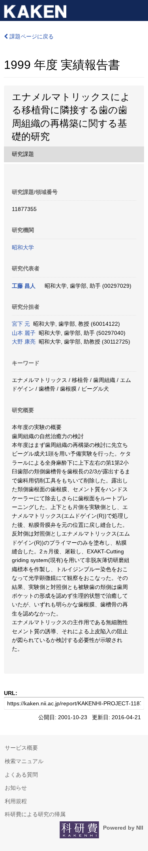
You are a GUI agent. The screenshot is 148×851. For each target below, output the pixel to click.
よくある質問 (21, 774)
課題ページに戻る (31, 36)
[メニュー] (138, 9)
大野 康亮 (24, 341)
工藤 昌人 (24, 286)
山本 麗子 (24, 333)
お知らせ (16, 788)
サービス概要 (21, 748)
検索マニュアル (24, 761)
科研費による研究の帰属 (35, 814)
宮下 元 (21, 324)
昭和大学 (23, 247)
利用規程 (16, 801)
